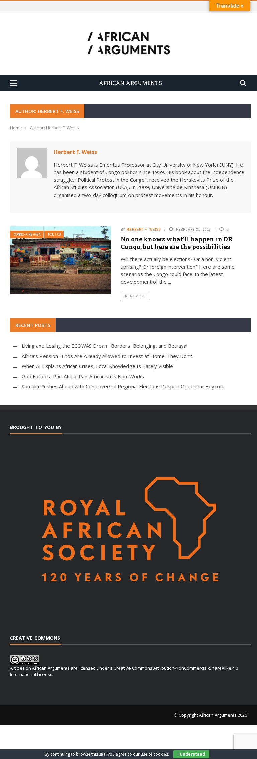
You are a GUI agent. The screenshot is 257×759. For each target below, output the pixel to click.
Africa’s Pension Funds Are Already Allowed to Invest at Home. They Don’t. (107, 356)
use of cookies (154, 754)
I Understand (191, 754)
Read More (135, 296)
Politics (54, 234)
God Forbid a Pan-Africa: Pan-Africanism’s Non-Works (83, 376)
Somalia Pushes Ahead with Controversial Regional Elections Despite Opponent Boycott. (123, 386)
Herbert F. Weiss (75, 152)
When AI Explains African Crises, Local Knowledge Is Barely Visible (97, 366)
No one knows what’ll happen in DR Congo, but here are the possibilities (176, 243)
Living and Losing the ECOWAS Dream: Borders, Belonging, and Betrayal (104, 345)
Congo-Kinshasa (27, 234)
